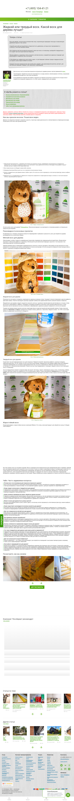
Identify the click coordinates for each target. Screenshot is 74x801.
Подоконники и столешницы (29, 761)
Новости (49, 763)
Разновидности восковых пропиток (15, 96)
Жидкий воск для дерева (13, 100)
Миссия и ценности (6, 758)
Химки (62, 776)
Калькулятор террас (51, 782)
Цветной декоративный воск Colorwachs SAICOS (17, 641)
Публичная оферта (6, 767)
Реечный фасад (29, 764)
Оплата (3, 760)
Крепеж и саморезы (19, 773)
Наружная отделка (40, 760)
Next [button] (41, 582)
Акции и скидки (18, 757)
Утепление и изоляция (29, 773)
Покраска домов (40, 767)
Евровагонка (18, 763)
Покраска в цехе (40, 757)
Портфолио (4, 771)
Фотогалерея (50, 768)
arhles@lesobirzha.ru (64, 759)
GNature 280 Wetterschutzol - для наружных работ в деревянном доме (54, 706)
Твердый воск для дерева (13, 102)
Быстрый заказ (22, 658)
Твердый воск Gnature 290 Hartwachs (51, 640)
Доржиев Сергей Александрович (7, 81)
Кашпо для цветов (19, 770)
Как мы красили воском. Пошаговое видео (17, 94)
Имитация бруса (19, 766)
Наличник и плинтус (19, 776)
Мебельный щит (19, 775)
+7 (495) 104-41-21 (37, 8)
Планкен (17, 781)
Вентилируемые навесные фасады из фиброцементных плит (19, 738)
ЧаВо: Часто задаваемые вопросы (15, 106)
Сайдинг (28, 767)
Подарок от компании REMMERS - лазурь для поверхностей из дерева (36, 706)
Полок (27, 758)
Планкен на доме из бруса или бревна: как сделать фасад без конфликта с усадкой (53, 738)
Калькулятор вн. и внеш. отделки (52, 772)
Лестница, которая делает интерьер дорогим (35, 562)
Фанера (27, 777)
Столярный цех (41, 764)
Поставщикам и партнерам (5, 773)
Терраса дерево (29, 769)
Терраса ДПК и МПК (30, 771)
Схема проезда (63, 761)
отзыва (48, 645)
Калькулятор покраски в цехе (52, 777)
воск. (64, 71)
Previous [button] (33, 582)
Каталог (49, 757)
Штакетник (28, 780)
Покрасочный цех (6, 780)
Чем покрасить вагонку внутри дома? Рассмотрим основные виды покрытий (19, 706)
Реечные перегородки (31, 762)
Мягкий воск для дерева (12, 98)
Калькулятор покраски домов (52, 775)
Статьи (48, 760)
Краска (16, 771)
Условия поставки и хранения (6, 766)
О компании (4, 757)
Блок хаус (17, 758)
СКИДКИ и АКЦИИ (51, 770)
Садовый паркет (29, 766)
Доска (16, 765)
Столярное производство (7, 778)
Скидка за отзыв (50, 766)
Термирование (41, 769)
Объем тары (5, 648)
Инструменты (18, 768)
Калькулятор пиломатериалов (51, 780)
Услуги (48, 758)
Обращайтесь (24, 227)
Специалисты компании (7, 777)
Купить (27, 655)
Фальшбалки (29, 775)
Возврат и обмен (5, 763)
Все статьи (5, 723)
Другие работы (37, 587)
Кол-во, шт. (17, 648)
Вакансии (4, 775)
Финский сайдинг (30, 778)
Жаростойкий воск (11, 104)
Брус (16, 760)
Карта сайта (49, 765)
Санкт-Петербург (65, 775)
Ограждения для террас (19, 779)
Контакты (4, 769)
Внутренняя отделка (40, 763)
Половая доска (29, 757)
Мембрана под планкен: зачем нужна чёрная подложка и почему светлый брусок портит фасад (36, 739)
